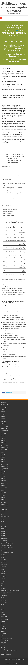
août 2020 (3, 490)
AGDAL (2, 514)
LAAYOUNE (3, 578)
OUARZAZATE (4, 602)
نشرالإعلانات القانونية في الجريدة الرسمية (9, 650)
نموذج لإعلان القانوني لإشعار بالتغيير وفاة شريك (15, 240)
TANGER (2, 623)
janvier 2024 (3, 423)
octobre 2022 (4, 449)
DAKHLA (2, 554)
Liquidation (3, 581)
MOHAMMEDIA (4, 595)
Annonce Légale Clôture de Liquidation (14, 175)
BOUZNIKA (3, 535)
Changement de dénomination (7, 543)
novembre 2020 (4, 485)
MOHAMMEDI (4, 593)
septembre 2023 (4, 430)
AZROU (2, 523)
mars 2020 (3, 499)
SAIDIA (2, 609)
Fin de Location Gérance (8, 213)
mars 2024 (3, 419)
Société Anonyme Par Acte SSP (12, 162)
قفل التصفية (3, 649)
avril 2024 (3, 418)
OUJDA (2, 604)
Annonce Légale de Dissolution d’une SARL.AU (15, 173)
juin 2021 (3, 473)
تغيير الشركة (3, 643)
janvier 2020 (3, 502)
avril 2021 (3, 476)
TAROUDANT (4, 628)
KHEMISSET (3, 573)
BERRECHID (3, 533)
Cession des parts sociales (6, 542)
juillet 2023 (3, 433)
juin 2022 (3, 456)
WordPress (11, 659)
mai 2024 (3, 416)
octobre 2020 (4, 487)
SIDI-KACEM (3, 618)
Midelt (2, 587)
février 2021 (3, 480)
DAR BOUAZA (4, 555)
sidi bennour (3, 614)
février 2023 (3, 442)
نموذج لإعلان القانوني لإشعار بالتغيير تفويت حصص (15, 237)
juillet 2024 (3, 413)
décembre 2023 (4, 425)
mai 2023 (3, 437)
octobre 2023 (4, 428)
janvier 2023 (3, 444)
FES (1, 562)
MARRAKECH (3, 583)
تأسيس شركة (4, 642)
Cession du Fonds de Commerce (10, 209)
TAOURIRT (3, 626)
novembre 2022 (4, 447)
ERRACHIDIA (3, 559)
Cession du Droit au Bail (8, 211)
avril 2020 (3, 497)
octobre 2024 (4, 407)
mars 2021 (3, 478)
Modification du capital (6, 592)
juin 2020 (3, 494)
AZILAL (2, 519)
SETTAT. (2, 612)
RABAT (2, 606)
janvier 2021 (3, 482)
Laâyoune (3, 580)
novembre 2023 (4, 426)
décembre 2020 (4, 483)
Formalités (3, 566)
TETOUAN (3, 631)
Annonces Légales (5, 516)
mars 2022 (3, 459)
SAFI (2, 607)
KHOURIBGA (3, 576)
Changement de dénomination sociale (11, 201)
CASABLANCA (4, 540)
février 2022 (3, 461)
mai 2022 (3, 457)
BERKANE (3, 531)
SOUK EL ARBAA (4, 619)
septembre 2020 (4, 488)
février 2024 (3, 421)
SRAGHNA (3, 621)
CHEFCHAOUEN (4, 549)
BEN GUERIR (3, 526)
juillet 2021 (3, 471)
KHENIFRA (3, 574)
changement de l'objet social (7, 547)
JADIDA (2, 569)
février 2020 (3, 501)
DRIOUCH (3, 557)
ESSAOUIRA (3, 561)
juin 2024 (3, 414)
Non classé (3, 600)
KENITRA (3, 571)
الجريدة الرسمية (4, 640)
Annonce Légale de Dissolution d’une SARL (15, 171)
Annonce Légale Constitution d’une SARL (14, 154)
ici (17, 30)
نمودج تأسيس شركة (5, 652)
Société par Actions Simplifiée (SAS (13, 160)
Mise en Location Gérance (8, 215)
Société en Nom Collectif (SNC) (12, 158)
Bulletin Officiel (4, 537)
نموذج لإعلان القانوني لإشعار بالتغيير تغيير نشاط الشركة (14, 234)
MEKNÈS (2, 585)
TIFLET (2, 635)
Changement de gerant (6, 545)
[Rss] (14, 661)
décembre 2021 (4, 464)
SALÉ (2, 611)
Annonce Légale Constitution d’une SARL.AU (15, 156)
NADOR (2, 597)
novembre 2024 (4, 406)
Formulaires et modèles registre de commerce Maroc (13, 18)
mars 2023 (3, 440)
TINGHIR (3, 637)
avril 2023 (3, 438)
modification (3, 588)
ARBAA (3, 518)
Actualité (3, 511)
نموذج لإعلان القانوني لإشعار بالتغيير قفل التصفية (15, 274)
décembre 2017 (4, 506)
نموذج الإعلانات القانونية (6, 654)
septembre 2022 (4, 450)
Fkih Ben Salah (4, 564)
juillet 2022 (3, 454)
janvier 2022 (3, 463)
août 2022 (3, 452)
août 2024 (3, 411)
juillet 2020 (3, 492)
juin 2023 (3, 435)
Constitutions (4, 550)
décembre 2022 (4, 445)
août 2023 (3, 432)
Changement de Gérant (8, 195)
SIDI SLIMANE (4, 616)
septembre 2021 (4, 468)
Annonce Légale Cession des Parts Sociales (12, 190)
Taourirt (2, 624)
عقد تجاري (3, 647)
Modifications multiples (8, 199)
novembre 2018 (4, 504)
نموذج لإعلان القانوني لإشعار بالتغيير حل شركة (16, 255)
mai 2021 (3, 475)
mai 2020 (3, 495)
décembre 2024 (4, 404)
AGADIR (2, 512)
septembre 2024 (4, 409)
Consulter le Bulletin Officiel (7, 552)
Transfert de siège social (6, 638)
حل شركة (3, 645)
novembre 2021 (4, 466)
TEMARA (3, 630)
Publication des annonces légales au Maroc (14, 7)
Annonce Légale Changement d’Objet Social (12, 192)
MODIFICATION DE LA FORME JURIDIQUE (10, 590)
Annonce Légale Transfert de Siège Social (12, 197)
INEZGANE (3, 568)
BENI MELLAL (4, 528)
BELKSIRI (3, 524)
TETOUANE (3, 633)
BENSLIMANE (4, 530)
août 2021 (3, 469)
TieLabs (22, 659)
